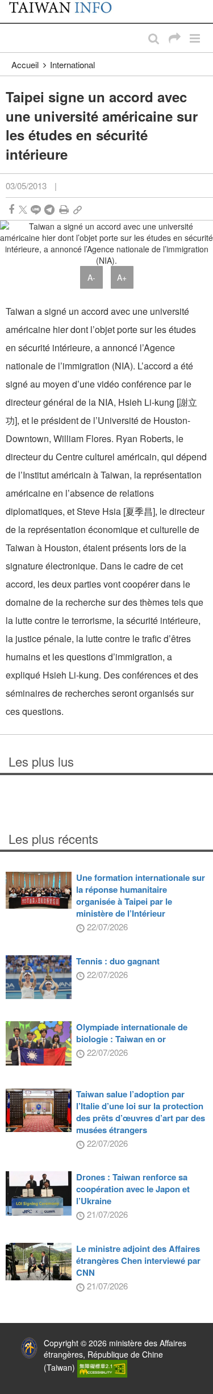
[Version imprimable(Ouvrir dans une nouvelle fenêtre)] (64, 209)
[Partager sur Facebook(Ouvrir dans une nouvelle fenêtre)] (11, 209)
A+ (122, 277)
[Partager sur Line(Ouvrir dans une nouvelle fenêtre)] (36, 209)
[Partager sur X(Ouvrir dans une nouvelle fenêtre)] (23, 209)
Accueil (25, 64)
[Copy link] (77, 209)
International (72, 64)
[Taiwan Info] (66, 11)
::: (12, 5)
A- (91, 277)
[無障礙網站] (102, 1367)
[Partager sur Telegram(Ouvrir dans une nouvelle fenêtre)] (49, 209)
